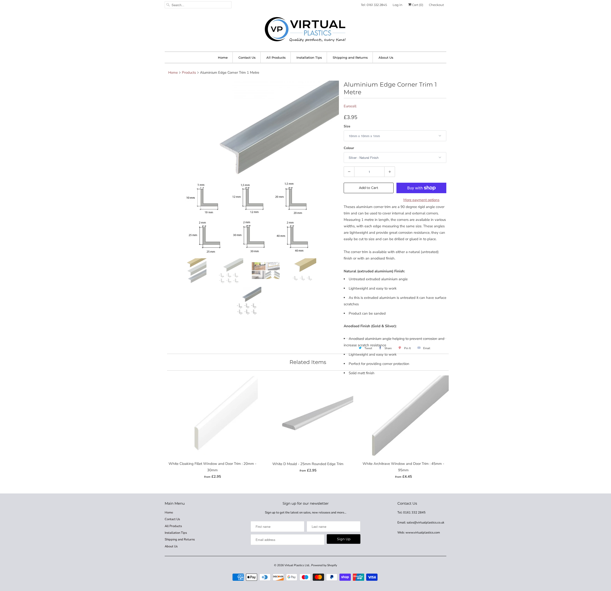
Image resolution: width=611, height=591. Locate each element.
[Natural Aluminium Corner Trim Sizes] (252, 168)
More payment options (421, 199)
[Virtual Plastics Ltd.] (305, 30)
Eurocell (350, 106)
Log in (397, 5)
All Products (276, 57)
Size (347, 126)
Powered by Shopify (324, 565)
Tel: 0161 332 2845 (374, 5)
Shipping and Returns (350, 57)
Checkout (436, 5)
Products (189, 72)
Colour (349, 148)
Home (223, 57)
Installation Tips (309, 57)
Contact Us (247, 57)
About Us (386, 57)
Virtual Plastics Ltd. (297, 565)
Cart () (417, 5)
